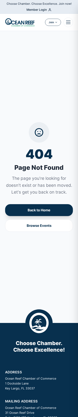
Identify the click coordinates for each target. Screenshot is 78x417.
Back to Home (39, 210)
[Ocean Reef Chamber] (19, 22)
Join (51, 22)
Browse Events (39, 226)
